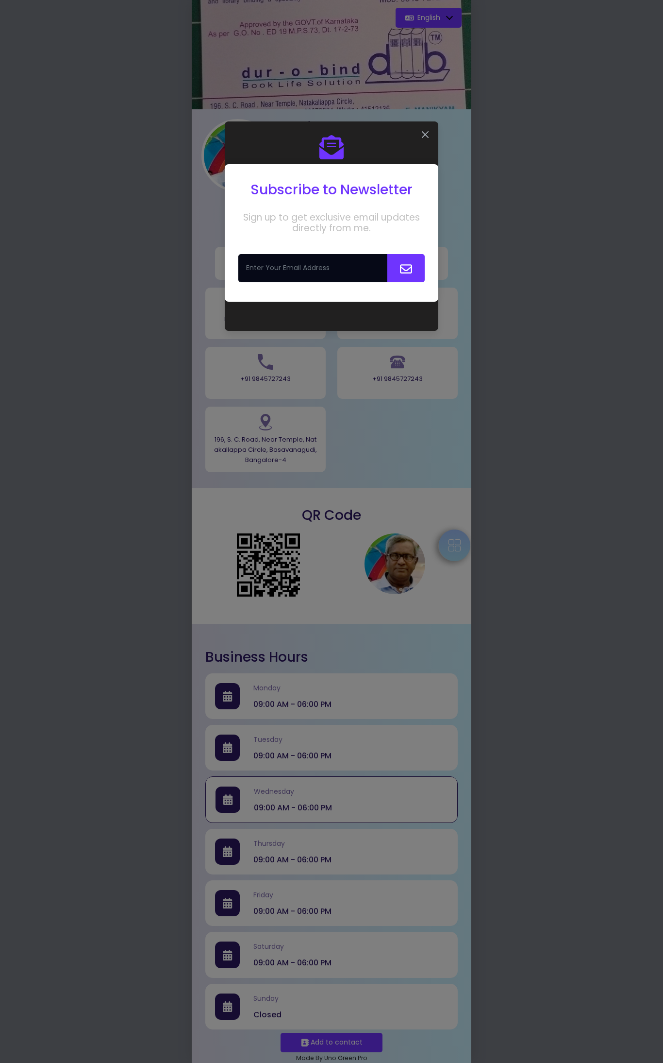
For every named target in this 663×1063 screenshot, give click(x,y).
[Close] (425, 134)
